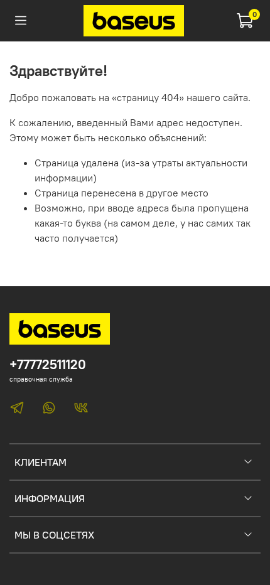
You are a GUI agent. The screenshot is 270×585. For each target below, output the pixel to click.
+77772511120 (47, 364)
